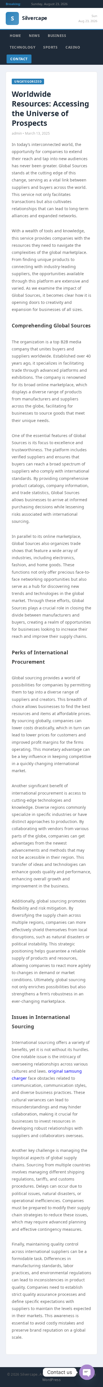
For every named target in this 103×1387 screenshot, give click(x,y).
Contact (19, 59)
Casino (73, 47)
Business (57, 35)
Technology (22, 47)
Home (15, 35)
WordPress (51, 1379)
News (34, 35)
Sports (50, 47)
